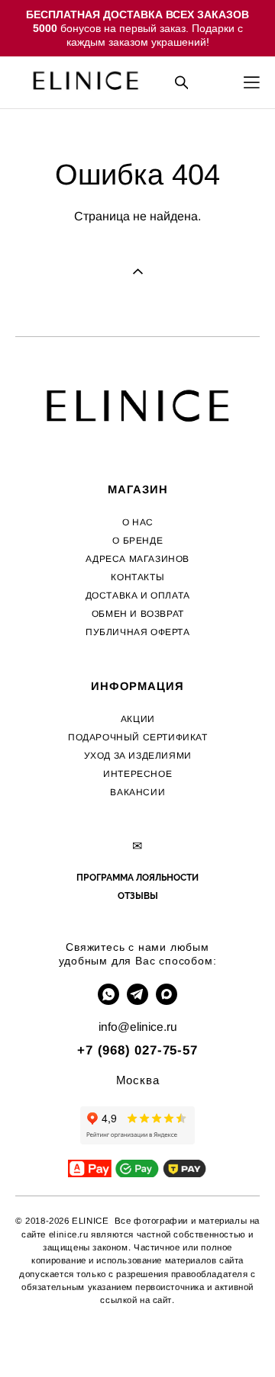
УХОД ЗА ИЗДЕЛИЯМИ (138, 755)
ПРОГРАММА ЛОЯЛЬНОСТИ (137, 877)
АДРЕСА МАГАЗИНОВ (137, 559)
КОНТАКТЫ (137, 577)
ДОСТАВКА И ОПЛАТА (138, 595)
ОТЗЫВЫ (138, 896)
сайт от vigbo (137, 1342)
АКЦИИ (138, 719)
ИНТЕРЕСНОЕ (137, 774)
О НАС (138, 522)
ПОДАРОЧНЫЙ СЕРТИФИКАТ (138, 737)
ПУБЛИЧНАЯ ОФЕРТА (138, 632)
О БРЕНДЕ (137, 540)
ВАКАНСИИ (137, 792)
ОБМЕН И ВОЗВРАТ (138, 613)
